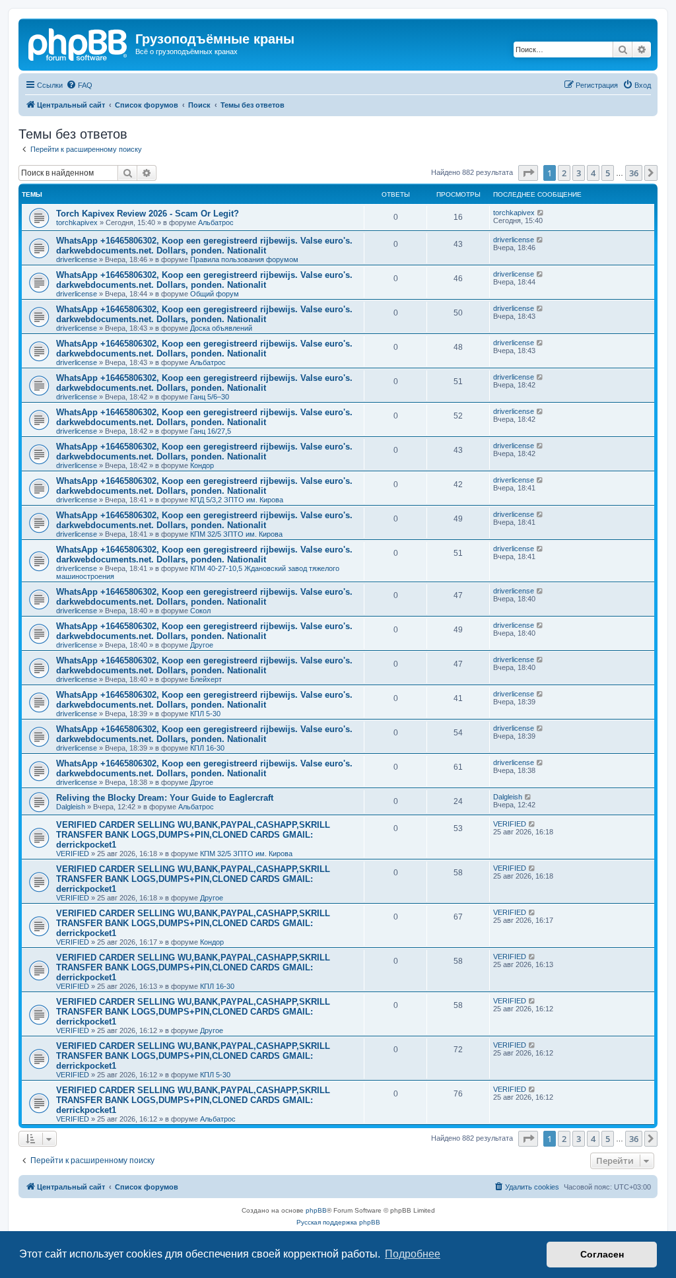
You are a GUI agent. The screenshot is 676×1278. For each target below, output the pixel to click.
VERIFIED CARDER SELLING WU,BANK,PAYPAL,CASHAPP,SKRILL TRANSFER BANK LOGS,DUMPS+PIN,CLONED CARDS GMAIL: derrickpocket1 (193, 835)
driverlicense (76, 259)
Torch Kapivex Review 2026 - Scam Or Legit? (147, 214)
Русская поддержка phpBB (338, 1222)
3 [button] (578, 173)
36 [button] (633, 173)
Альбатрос (216, 222)
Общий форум (214, 294)
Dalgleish (70, 807)
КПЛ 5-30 (205, 714)
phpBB (316, 1210)
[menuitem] (79, 85)
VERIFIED (72, 854)
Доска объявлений (221, 328)
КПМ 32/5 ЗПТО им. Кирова (236, 534)
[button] (528, 173)
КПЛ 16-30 (207, 748)
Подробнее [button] (412, 1254)
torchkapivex (77, 222)
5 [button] (607, 173)
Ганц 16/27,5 (210, 431)
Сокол (200, 611)
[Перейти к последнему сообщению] (541, 213)
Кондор (202, 465)
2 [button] (564, 173)
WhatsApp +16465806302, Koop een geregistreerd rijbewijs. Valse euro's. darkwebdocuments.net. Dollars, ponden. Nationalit (204, 245)
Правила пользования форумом (244, 259)
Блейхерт (206, 679)
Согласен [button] (602, 1254)
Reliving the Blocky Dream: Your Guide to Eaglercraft (164, 798)
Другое (201, 645)
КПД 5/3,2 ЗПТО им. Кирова (236, 500)
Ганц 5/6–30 (209, 397)
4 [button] (593, 173)
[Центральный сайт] (78, 43)
